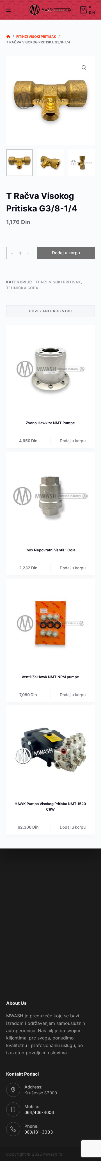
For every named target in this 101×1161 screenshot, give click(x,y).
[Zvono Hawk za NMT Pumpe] (50, 369)
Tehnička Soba (22, 288)
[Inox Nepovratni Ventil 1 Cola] (50, 496)
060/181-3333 (38, 1132)
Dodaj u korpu (66, 252)
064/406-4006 (39, 1112)
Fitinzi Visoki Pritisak (57, 282)
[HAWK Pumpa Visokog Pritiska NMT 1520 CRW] (50, 749)
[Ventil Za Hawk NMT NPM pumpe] (50, 623)
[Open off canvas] (8, 9)
